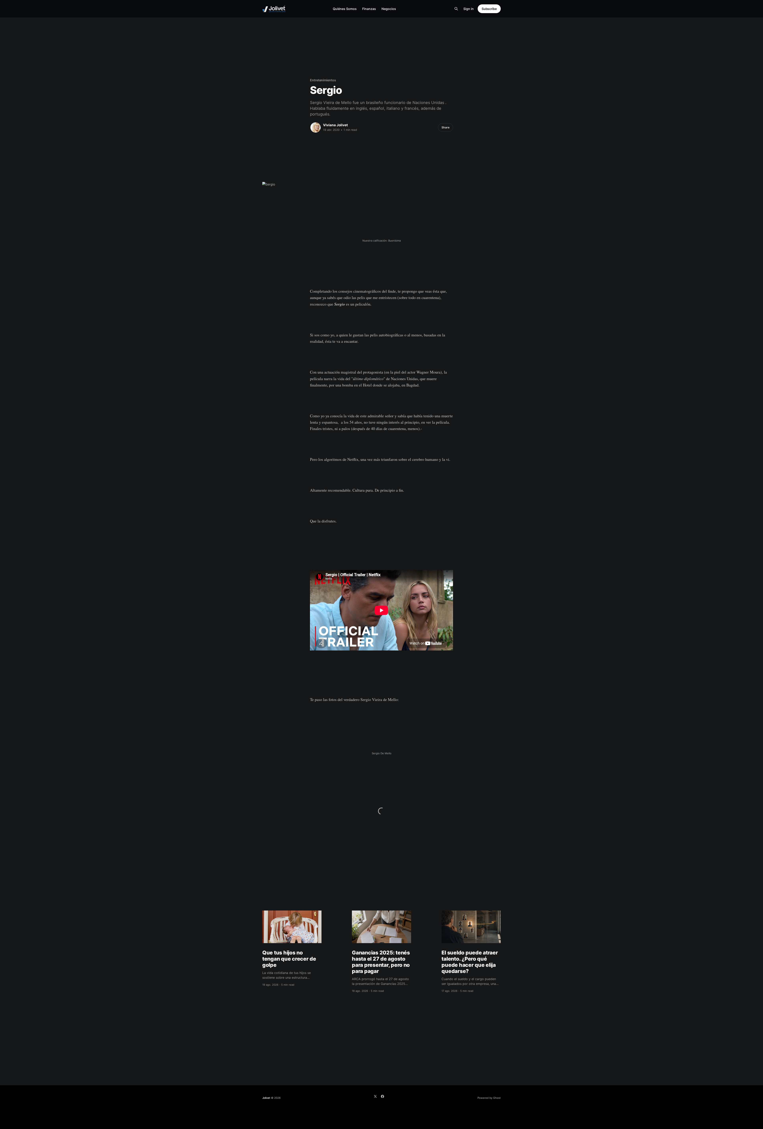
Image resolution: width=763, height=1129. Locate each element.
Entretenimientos (323, 80)
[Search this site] (456, 9)
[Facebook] (382, 1096)
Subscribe (489, 9)
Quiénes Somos (345, 9)
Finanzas (369, 9)
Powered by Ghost (489, 1097)
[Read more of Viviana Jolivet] (315, 127)
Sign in (468, 9)
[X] (375, 1096)
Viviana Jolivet (335, 125)
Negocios (389, 9)
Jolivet (266, 1097)
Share (445, 127)
